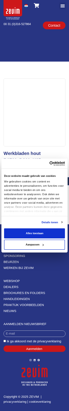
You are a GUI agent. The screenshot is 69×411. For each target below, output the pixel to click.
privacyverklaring (15, 401)
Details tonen (50, 222)
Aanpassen (32, 244)
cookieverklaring (40, 401)
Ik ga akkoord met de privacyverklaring (34, 341)
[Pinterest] (39, 360)
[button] (62, 5)
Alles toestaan (34, 233)
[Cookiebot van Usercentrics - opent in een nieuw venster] (49, 163)
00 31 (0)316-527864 (17, 24)
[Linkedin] (34, 360)
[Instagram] (30, 360)
